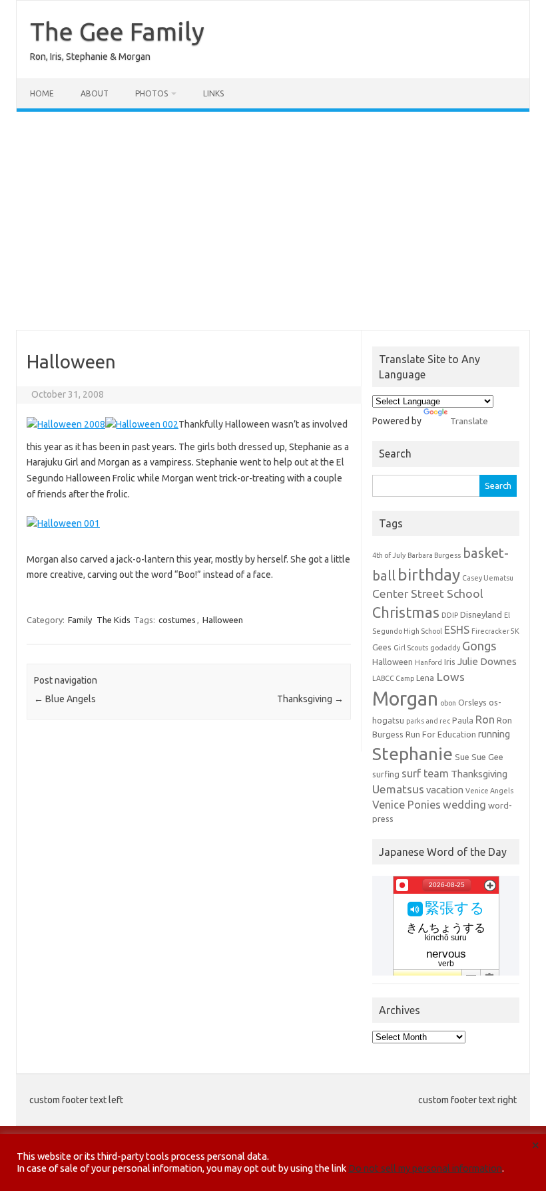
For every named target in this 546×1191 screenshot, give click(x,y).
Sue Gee (487, 756)
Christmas (405, 612)
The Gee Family (117, 31)
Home (42, 93)
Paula (462, 720)
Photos (151, 93)
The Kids (114, 619)
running (494, 733)
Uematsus (398, 789)
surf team (425, 773)
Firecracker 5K (495, 631)
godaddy (445, 648)
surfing (386, 774)
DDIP (449, 615)
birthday (429, 574)
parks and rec (428, 721)
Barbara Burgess (434, 555)
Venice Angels (489, 791)
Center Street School (427, 593)
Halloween (222, 619)
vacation (444, 789)
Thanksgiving (310, 699)
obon (448, 703)
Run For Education (441, 734)
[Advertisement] (273, 221)
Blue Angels (65, 699)
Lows (450, 676)
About (95, 93)
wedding (464, 805)
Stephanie (412, 753)
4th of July (389, 555)
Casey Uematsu (487, 578)
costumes (177, 619)
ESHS (456, 630)
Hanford (428, 662)
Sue (462, 756)
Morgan (405, 699)
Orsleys (472, 702)
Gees (382, 647)
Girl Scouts (411, 648)
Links (213, 93)
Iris (449, 661)
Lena (425, 677)
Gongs (479, 645)
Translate (469, 421)
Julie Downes (487, 661)
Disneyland (481, 614)
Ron (485, 720)
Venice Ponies (406, 805)
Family (80, 619)
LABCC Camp (393, 678)
